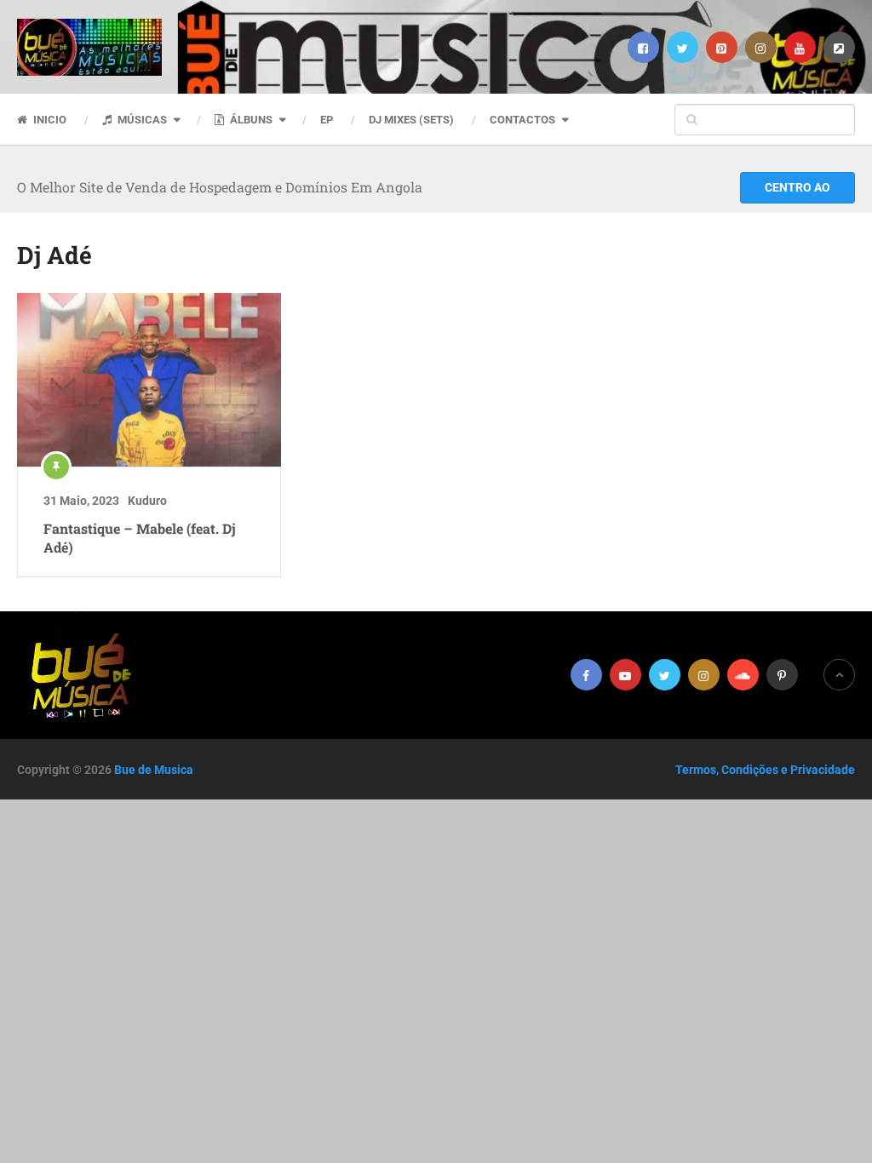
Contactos (522, 119)
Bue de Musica (153, 769)
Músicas (141, 119)
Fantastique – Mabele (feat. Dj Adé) (139, 537)
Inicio (48, 119)
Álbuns (249, 119)
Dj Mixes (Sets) (411, 119)
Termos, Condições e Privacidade (765, 769)
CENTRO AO (797, 187)
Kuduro (147, 500)
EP (326, 119)
